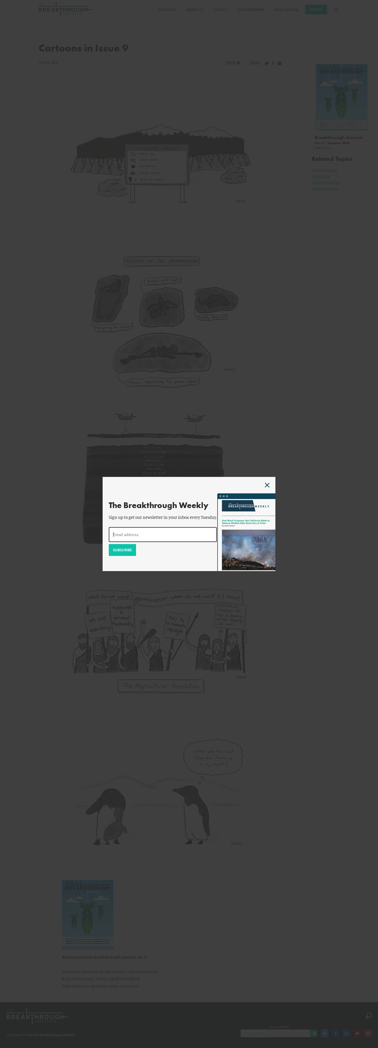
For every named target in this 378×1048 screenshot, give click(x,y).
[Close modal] (267, 485)
